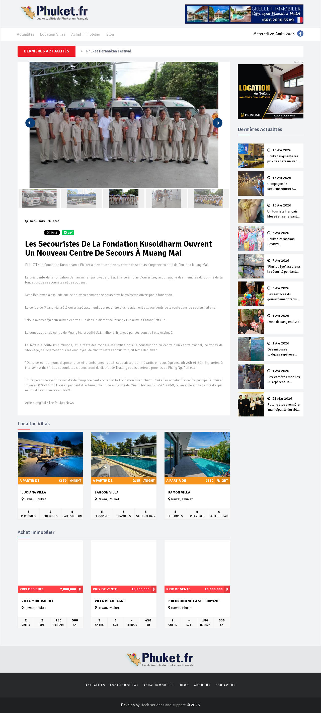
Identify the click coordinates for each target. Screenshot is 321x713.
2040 (55, 221)
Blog (110, 34)
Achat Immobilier (85, 34)
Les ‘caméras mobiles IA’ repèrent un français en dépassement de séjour (283, 377)
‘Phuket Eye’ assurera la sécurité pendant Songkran (283, 266)
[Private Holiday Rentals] (271, 91)
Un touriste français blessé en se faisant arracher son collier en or (282, 211)
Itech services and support (163, 704)
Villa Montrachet (37, 601)
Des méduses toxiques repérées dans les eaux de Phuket (280, 349)
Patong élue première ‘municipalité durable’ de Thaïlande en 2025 (283, 404)
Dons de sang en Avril (283, 319)
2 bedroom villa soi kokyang (194, 601)
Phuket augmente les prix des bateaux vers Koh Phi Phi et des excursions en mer (283, 156)
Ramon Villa (179, 492)
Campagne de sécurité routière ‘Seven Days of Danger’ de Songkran (282, 183)
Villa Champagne (110, 601)
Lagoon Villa (106, 492)
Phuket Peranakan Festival (108, 51)
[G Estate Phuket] (244, 13)
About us (202, 685)
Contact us (225, 685)
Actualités (25, 34)
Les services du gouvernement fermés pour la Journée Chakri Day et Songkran (283, 294)
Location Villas (52, 34)
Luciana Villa (34, 492)
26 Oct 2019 (37, 221)
